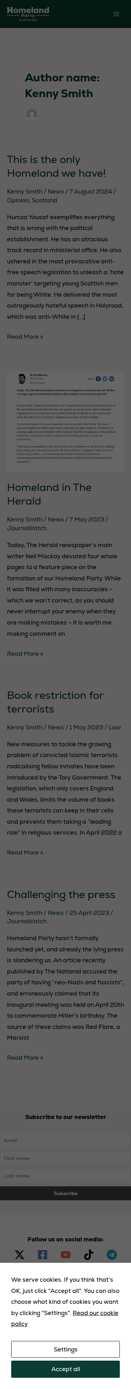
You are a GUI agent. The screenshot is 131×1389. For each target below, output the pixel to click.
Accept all (65, 1369)
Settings (66, 1349)
